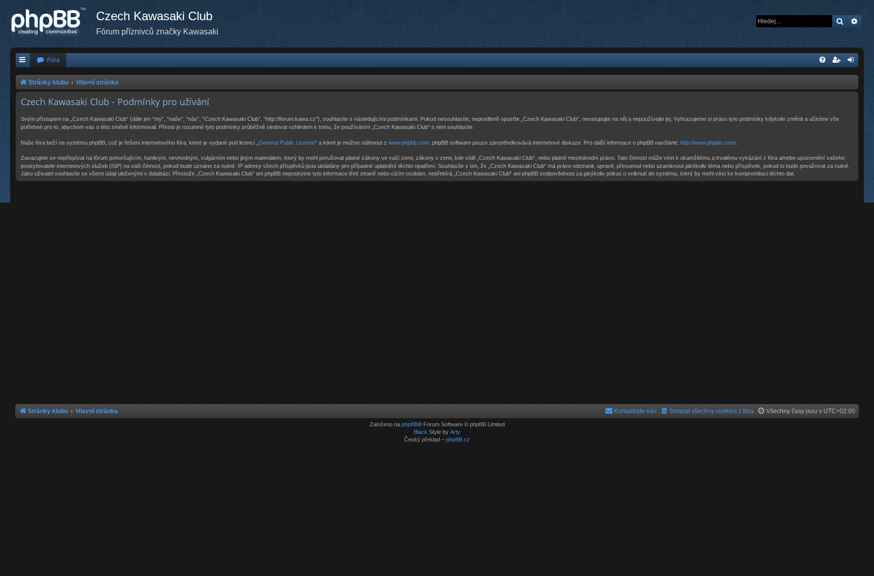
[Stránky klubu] (53, 23)
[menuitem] (48, 60)
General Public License (286, 143)
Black (420, 432)
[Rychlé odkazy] (23, 60)
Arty (455, 432)
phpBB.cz (458, 439)
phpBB (410, 424)
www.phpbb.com (408, 143)
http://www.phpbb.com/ (708, 143)
